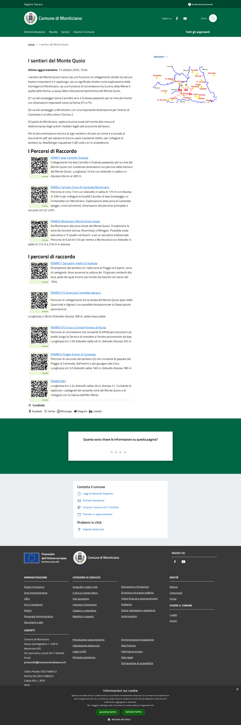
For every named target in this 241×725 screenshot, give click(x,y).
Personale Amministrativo (38, 616)
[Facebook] (175, 18)
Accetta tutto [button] (108, 712)
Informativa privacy (132, 651)
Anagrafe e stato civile (85, 587)
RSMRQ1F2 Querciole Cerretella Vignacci (76, 292)
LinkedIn (97, 411)
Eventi (173, 621)
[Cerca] (213, 18)
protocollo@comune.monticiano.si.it (45, 662)
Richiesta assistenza (84, 657)
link (152, 705)
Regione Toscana (33, 4)
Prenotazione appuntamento (88, 640)
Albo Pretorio (128, 646)
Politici (28, 610)
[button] (120, 719)
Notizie (174, 587)
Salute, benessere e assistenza (138, 610)
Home (31, 44)
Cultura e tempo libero (85, 593)
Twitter (51, 411)
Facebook (37, 411)
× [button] (237, 689)
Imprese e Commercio (85, 605)
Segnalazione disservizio (86, 646)
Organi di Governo (34, 587)
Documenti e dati (33, 622)
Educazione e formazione (135, 587)
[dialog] (120, 705)
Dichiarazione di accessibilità (137, 663)
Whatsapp (66, 411)
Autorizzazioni (129, 616)
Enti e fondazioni (33, 605)
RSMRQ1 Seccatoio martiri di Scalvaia (74, 263)
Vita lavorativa (81, 599)
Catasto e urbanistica (84, 610)
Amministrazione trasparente (137, 640)
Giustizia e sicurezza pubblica (137, 593)
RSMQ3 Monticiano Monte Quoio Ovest (75, 221)
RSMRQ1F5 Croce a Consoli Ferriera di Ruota (78, 327)
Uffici (27, 599)
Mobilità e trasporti (83, 616)
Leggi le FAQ (79, 651)
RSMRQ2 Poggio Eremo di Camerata (73, 354)
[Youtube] (184, 18)
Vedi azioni (159, 56)
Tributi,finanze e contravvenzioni (139, 598)
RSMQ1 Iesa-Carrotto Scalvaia (69, 157)
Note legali (127, 657)
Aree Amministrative (35, 593)
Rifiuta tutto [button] (133, 712)
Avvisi (173, 599)
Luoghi (173, 615)
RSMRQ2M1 (58, 381)
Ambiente (126, 604)
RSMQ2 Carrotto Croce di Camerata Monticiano (80, 187)
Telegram (82, 411)
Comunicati (176, 593)
